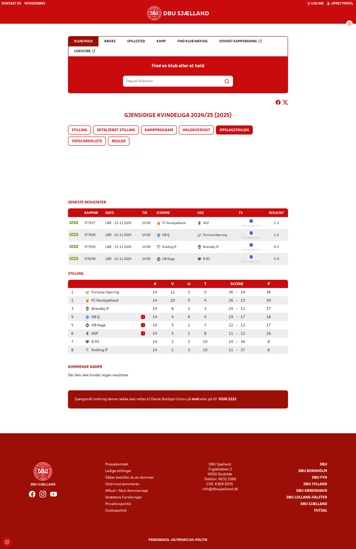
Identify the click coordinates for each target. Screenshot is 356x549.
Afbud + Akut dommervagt (126, 491)
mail (195, 399)
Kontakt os (11, 3)
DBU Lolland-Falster (306, 497)
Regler (119, 141)
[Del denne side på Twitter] (285, 103)
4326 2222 (227, 399)
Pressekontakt (116, 464)
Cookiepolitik (116, 510)
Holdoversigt (196, 130)
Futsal (320, 510)
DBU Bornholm (312, 471)
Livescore (82, 51)
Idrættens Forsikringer (123, 497)
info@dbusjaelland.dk (220, 489)
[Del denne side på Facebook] (278, 103)
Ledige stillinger (118, 471)
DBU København (311, 491)
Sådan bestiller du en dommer (129, 477)
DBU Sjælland (313, 504)
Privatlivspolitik (118, 504)
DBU (323, 464)
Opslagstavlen (234, 130)
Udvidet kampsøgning (238, 41)
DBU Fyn (319, 477)
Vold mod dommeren (122, 484)
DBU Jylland (315, 484)
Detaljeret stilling (116, 130)
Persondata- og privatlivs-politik (178, 540)
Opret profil (342, 3)
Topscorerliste (87, 141)
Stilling (79, 130)
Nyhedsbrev (35, 3)
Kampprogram (159, 130)
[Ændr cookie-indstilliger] (7, 542)
